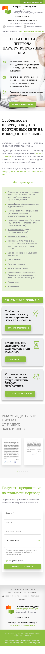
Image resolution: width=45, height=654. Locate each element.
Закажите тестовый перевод (20, 394)
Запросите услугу (16, 359)
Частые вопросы (29, 593)
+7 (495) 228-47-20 (22, 16)
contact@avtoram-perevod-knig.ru (22, 23)
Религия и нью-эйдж (16, 264)
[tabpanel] (11, 452)
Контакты (22, 599)
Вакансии (25, 596)
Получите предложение (18, 328)
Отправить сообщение (34, 26)
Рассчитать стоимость (14, 26)
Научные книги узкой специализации (23, 211)
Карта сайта (35, 596)
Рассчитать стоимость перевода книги (22, 300)
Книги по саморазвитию (18, 236)
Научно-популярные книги (19, 220)
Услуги (25, 589)
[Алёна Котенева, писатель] (11, 451)
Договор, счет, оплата (10, 596)
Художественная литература (20, 192)
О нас (10, 589)
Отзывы (18, 589)
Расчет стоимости (14, 593)
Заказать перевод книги (22, 105)
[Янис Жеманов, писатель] (33, 451)
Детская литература (16, 230)
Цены (33, 589)
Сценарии (12, 253)
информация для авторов (32, 2)
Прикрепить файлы (16, 561)
